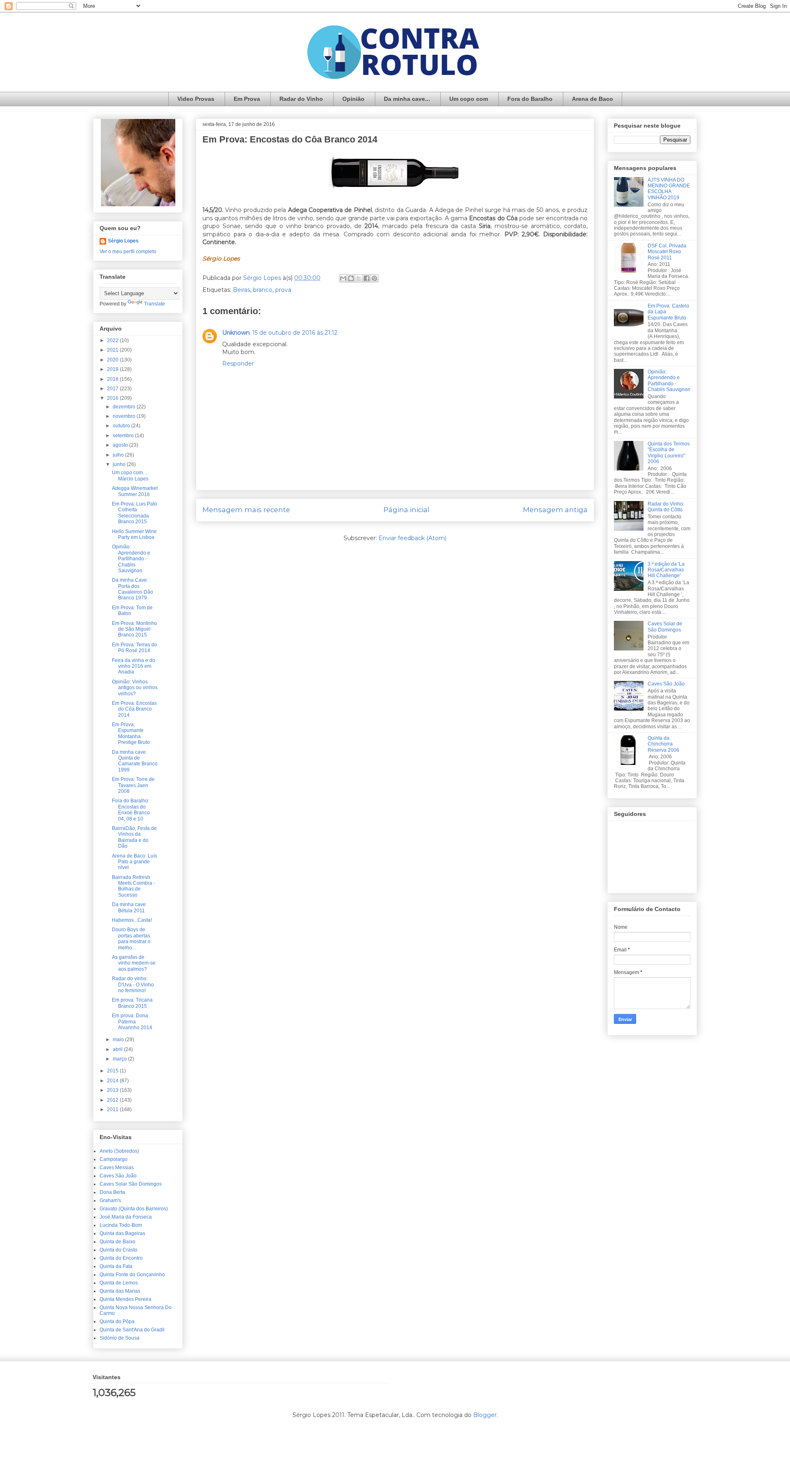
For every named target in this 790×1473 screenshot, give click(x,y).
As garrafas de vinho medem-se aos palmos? (134, 963)
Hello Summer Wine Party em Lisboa (134, 534)
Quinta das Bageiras (122, 1233)
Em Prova (247, 99)
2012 (113, 1100)
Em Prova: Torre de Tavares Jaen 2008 (133, 785)
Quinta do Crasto (118, 1250)
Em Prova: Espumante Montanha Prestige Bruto (131, 733)
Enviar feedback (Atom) (412, 538)
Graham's (110, 1200)
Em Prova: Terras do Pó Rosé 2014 (134, 647)
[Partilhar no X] (359, 278)
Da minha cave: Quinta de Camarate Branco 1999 (135, 761)
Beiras (241, 290)
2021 (113, 350)
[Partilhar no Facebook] (366, 278)
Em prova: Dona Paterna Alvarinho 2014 (132, 1021)
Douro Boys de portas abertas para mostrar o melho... (131, 938)
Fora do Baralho (530, 99)
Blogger (485, 1415)
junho (120, 464)
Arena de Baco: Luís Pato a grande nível (134, 862)
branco (262, 290)
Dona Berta (112, 1192)
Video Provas (195, 99)
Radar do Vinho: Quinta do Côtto (666, 507)
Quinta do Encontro (121, 1258)
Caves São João (118, 1176)
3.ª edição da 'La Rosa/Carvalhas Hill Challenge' (666, 570)
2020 (113, 360)
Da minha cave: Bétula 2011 (129, 907)
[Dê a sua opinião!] (351, 278)
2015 (113, 1071)
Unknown (236, 332)
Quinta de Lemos (119, 1283)
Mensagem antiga (555, 510)
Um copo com (468, 99)
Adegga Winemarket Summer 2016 (135, 491)
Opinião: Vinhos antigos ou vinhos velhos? (135, 688)
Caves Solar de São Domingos (665, 626)
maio (119, 1039)
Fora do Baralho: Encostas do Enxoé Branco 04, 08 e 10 (131, 809)
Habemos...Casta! (132, 920)
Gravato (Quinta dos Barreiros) (134, 1209)
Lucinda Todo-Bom (121, 1225)
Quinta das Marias (120, 1291)
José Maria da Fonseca (126, 1217)
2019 (113, 369)
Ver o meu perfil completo (128, 251)
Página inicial (406, 510)
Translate (154, 304)
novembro (125, 416)
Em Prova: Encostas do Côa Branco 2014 (134, 709)
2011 (113, 1109)
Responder (238, 363)
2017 (113, 389)
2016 (113, 398)
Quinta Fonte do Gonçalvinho (132, 1274)
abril (118, 1049)
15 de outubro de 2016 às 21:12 (294, 332)
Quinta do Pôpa (117, 1321)
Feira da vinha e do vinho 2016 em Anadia (133, 666)
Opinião (353, 99)
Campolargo (114, 1159)
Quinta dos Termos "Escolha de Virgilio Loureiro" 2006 (669, 452)
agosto (121, 445)
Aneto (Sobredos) (119, 1151)
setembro (124, 435)
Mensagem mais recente (246, 510)
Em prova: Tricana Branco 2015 (132, 1003)
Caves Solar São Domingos (131, 1184)
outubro (122, 426)
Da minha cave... (407, 99)
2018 (113, 379)
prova (283, 290)
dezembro (125, 407)
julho (119, 455)
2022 (113, 340)
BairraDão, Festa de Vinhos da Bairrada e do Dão (134, 837)
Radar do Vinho (301, 99)
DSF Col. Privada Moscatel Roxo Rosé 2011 (667, 252)
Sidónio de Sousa (119, 1338)
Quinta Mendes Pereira (125, 1299)
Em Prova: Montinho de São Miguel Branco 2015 (134, 629)
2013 (113, 1090)
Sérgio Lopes (123, 241)
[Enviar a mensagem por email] (343, 278)
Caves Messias (117, 1167)
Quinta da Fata (116, 1266)
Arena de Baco (592, 99)
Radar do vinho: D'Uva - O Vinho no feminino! (133, 984)
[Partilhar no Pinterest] (374, 278)
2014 (113, 1081)
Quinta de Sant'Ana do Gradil (132, 1330)
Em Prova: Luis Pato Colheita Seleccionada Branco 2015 (134, 512)
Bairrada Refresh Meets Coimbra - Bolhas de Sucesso (133, 886)
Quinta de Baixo (117, 1242)
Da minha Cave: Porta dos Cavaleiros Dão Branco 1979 (132, 589)
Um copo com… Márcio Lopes (130, 475)
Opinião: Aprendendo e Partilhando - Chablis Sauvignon (131, 558)
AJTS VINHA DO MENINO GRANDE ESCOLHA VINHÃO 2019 (669, 188)
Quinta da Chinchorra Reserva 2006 (663, 744)
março (120, 1059)
